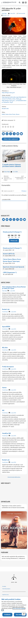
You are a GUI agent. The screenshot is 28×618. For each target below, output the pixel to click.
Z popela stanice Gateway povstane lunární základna (11, 165)
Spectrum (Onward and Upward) (13, 267)
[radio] (3, 127)
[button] (19, 2)
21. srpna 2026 (12, 290)
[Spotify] (21, 219)
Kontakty (4, 586)
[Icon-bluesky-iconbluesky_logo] (24, 219)
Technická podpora (6, 588)
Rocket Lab (5, 309)
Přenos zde (14, 240)
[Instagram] (10, 219)
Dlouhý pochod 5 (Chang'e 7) (12, 232)
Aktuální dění (5, 108)
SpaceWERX (6, 326)
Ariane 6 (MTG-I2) (8, 254)
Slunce (17, 114)
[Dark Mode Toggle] (24, 614)
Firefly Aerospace (8, 366)
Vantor (4, 387)
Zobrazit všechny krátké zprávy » (14, 477)
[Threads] (17, 219)
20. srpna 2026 (13, 369)
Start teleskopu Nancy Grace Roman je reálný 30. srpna (14, 287)
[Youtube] (3, 219)
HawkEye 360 (6, 433)
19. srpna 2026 (13, 435)
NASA (3, 114)
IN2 (3, 410)
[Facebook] (7, 219)
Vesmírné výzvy (5, 594)
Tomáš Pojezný (5, 311)
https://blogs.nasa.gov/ (8, 92)
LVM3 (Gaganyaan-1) (10, 272)
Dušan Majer (4, 290)
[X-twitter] (14, 219)
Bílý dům (5, 347)
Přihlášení (23, 191)
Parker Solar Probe (10, 114)
